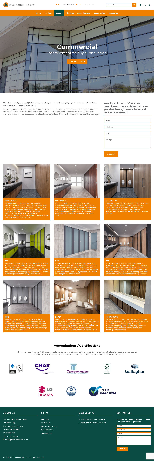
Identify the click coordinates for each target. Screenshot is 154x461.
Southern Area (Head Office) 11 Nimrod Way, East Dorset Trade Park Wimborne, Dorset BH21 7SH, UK (15, 426)
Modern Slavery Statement (92, 423)
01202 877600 (68, 5)
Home (38, 13)
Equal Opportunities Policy (92, 419)
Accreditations (83, 13)
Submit (111, 154)
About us (45, 423)
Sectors (59, 13)
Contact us (46, 433)
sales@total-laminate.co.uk (94, 5)
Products (48, 13)
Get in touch (77, 61)
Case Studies (99, 13)
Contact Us (113, 13)
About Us (70, 13)
